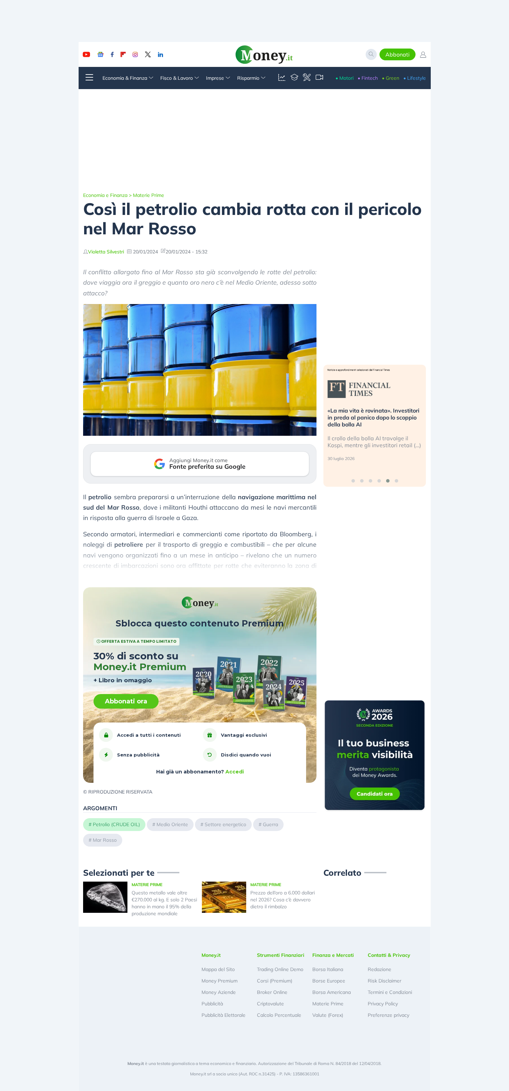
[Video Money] (319, 78)
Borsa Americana (331, 992)
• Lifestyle (414, 78)
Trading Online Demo (280, 969)
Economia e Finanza (105, 195)
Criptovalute (270, 1004)
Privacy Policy (383, 1004)
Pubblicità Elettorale (223, 1015)
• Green (390, 78)
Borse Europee (328, 981)
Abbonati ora (126, 701)
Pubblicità (212, 1004)
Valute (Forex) (327, 1015)
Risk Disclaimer (384, 981)
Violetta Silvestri (106, 252)
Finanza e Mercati (333, 955)
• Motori (345, 78)
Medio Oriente (172, 824)
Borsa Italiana (327, 969)
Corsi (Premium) (274, 981)
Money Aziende (219, 992)
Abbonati (397, 54)
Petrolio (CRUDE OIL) (116, 824)
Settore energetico (225, 824)
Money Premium (220, 981)
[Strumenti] (307, 78)
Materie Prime (148, 195)
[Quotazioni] (282, 78)
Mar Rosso (105, 840)
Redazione (379, 969)
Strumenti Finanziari (280, 955)
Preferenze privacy (388, 1015)
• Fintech (368, 78)
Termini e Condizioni (390, 992)
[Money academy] (294, 78)
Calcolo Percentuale (279, 1015)
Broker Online (272, 992)
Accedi (234, 772)
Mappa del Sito (218, 969)
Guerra (270, 824)
